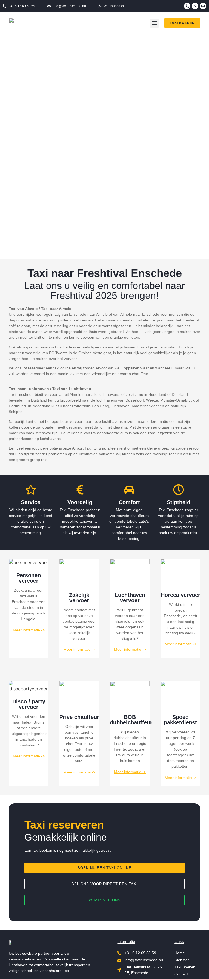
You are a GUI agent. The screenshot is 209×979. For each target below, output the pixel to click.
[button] (154, 23)
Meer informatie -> (29, 630)
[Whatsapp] (195, 6)
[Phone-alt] (187, 6)
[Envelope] (203, 6)
